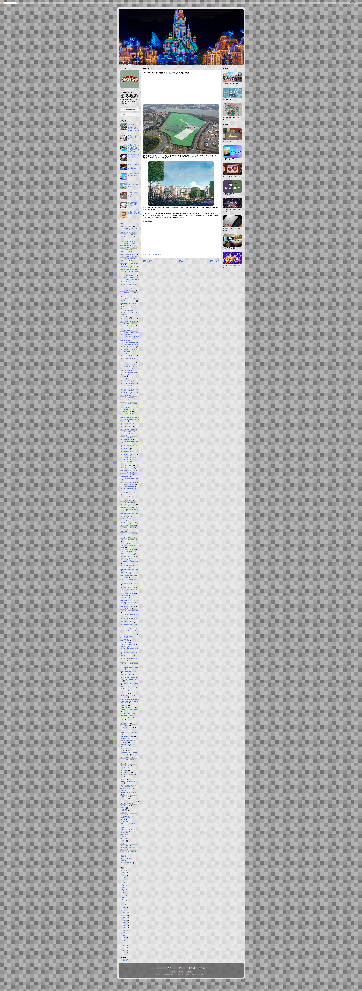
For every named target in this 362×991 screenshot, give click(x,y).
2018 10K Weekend (126, 465)
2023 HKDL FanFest (126, 622)
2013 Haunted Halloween (128, 342)
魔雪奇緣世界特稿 (125, 863)
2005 (124, 952)
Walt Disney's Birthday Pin (128, 801)
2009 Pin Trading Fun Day (128, 267)
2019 (124, 918)
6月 (123, 892)
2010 (124, 940)
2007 (124, 947)
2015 (124, 928)
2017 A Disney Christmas (127, 431)
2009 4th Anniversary (126, 258)
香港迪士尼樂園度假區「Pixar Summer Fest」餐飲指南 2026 (133, 167)
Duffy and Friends (125, 713)
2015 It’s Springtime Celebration (126, 386)
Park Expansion (125, 757)
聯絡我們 (124, 960)
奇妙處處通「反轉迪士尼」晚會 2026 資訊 (133, 156)
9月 (123, 885)
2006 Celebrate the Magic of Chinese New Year (128, 229)
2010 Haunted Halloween (128, 275)
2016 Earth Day (125, 407)
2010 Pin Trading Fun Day (128, 277)
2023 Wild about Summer (128, 634)
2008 (124, 945)
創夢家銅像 (123, 810)
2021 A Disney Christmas (127, 556)
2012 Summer (124, 328)
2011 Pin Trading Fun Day (128, 292)
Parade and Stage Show (127, 752)
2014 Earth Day (125, 353)
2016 (124, 925)
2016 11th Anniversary (127, 397)
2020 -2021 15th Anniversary (129, 533)
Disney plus (123, 705)
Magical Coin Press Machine (128, 732)
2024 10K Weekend (126, 642)
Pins (121, 777)
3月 (123, 900)
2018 (124, 920)
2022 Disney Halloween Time (129, 589)
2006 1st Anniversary (126, 226)
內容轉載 (189, 971)
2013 (124, 933)
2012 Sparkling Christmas (128, 323)
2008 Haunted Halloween (128, 252)
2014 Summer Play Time (127, 366)
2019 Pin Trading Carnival (128, 525)
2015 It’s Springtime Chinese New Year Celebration (129, 390)
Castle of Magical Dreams (128, 699)
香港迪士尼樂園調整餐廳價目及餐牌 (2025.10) (133, 213)
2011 (124, 937)
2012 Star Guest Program (128, 325)
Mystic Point (124, 748)
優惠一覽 (123, 808)
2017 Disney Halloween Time (129, 441)
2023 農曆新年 (124, 640)
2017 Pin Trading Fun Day (128, 455)
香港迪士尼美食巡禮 (126, 858)
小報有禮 (123, 827)
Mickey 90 (123, 738)
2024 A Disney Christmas (127, 644)
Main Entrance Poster (126, 736)
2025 (124, 873)
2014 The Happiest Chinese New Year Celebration (128, 369)
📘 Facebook (160, 968)
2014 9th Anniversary (126, 351)
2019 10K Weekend (126, 500)
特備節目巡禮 (124, 838)
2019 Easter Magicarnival (128, 523)
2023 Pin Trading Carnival (128, 628)
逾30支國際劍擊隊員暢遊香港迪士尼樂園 (133, 204)
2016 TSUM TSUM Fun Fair (128, 423)
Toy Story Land (125, 796)
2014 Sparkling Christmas (128, 362)
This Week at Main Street (128, 792)
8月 (123, 887)
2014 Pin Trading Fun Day (128, 358)
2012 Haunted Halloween (128, 319)
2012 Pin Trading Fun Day (128, 321)
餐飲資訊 (123, 856)
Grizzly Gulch (124, 725)
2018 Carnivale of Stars (127, 472)
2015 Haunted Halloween (128, 383)
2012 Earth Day (125, 317)
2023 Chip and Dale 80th (127, 606)
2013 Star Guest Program (128, 349)
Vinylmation (123, 798)
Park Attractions (125, 755)
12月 (123, 877)
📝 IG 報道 (192, 968)
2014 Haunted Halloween (128, 356)
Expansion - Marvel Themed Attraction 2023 (128, 722)
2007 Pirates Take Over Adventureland (127, 244)
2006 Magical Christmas (127, 234)
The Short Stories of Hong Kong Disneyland (128, 785)
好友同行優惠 (124, 821)
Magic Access (124, 730)
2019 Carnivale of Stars (127, 507)
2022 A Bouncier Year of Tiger (129, 583)
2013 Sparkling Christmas (128, 347)
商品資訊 (123, 814)
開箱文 (122, 854)
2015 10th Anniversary (127, 372)
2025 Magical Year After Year (129, 683)
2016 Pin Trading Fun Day (128, 413)
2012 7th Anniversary (126, 310)
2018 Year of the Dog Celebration (126, 497)
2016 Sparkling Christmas (128, 417)
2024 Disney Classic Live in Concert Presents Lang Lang (129, 647)
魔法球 (122, 860)
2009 (124, 942)
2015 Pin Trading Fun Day (128, 393)
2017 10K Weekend (126, 427)
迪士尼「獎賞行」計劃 (127, 851)
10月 (123, 882)
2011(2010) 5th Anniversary (128, 303)
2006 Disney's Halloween (127, 232)
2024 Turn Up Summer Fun (128, 671)
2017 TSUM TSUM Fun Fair (128, 462)
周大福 (122, 812)
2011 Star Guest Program (128, 301)
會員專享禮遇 (124, 832)
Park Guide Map (125, 765)
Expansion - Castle (126, 715)
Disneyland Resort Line (127, 707)
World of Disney (125, 803)
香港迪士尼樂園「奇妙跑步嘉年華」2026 (132, 137)
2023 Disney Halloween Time (129, 610)
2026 (124, 870)
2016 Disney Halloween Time (129, 399)
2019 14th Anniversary (127, 502)
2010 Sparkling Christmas (128, 279)
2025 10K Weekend (126, 675)
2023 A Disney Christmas (127, 600)
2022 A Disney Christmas (127, 587)
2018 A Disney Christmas (127, 470)
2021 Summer (124, 577)
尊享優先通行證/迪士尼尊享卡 (129, 823)
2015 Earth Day (125, 378)
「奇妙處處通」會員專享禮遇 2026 (133, 174)
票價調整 (123, 843)
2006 (124, 950)
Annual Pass (124, 693)
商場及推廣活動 (125, 817)
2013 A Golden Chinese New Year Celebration (129, 333)
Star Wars (123, 779)
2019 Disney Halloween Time (129, 513)
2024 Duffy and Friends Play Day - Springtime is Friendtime (129, 659)
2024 (124, 875)
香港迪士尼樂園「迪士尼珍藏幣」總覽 (133, 194)
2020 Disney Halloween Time (129, 539)
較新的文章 (147, 261)
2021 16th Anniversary (127, 554)
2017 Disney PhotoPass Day (128, 445)
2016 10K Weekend (126, 395)
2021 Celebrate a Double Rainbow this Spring (127, 566)
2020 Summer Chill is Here (128, 551)
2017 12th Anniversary (127, 429)
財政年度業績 (124, 845)
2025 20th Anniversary (127, 677)
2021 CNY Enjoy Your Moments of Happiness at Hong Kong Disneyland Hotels (129, 560)
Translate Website (129, 109)
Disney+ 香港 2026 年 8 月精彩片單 (133, 185)
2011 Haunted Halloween (127, 290)
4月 (123, 897)
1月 (123, 905)
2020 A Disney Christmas (127, 537)
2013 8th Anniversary (126, 330)
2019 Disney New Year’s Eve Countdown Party (129, 517)
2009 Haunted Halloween (128, 261)
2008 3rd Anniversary (126, 249)
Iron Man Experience (126, 728)
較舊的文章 (214, 261)
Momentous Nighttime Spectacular (127, 745)
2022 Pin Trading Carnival (128, 593)
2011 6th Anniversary (126, 282)
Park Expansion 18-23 (127, 759)
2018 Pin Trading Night (127, 486)
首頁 (181, 261)
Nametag (123, 750)
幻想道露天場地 (125, 829)
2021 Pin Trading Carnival (128, 575)
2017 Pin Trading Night (127, 457)
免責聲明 (173, 971)
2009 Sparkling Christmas (128, 269)
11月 (123, 880)
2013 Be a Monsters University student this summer (129, 337)
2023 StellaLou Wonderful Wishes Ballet (128, 631)
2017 (124, 923)
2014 (124, 930)
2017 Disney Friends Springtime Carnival (126, 438)
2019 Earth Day (125, 520)
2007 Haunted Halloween (128, 239)
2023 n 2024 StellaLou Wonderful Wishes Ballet (127, 637)
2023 (124, 908)
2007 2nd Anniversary (126, 236)
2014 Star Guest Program (128, 364)
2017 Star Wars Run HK (127, 459)
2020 (124, 915)
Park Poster (123, 770)
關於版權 (181, 971)
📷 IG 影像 (202, 968)
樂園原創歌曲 (124, 834)
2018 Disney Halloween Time (129, 478)
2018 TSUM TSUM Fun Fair (128, 489)
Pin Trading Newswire (126, 774)
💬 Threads (171, 968)
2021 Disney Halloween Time (129, 569)
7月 (123, 890)
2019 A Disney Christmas (127, 505)
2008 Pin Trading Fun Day (128, 254)
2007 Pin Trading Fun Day (128, 241)
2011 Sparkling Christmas (128, 298)
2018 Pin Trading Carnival (128, 484)
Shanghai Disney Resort (154, 254)
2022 (124, 910)
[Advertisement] (181, 89)
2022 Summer (124, 595)
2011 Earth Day (125, 288)
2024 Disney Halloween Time (129, 652)
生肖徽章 (123, 841)
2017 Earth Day (125, 449)
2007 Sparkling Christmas (128, 247)
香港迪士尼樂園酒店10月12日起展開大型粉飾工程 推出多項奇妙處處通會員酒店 (133, 148)
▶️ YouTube (181, 968)
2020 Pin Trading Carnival (128, 549)
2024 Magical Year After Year (129, 663)
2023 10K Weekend (126, 598)
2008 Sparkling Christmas (128, 256)
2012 (124, 935)
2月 (123, 902)
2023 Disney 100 (125, 608)
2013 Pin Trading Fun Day (128, 344)
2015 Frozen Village (126, 381)
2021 (124, 913)
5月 (123, 895)
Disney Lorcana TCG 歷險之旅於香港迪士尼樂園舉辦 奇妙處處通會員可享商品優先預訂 (133, 128)
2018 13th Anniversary (127, 468)
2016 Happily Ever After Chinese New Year (127, 410)
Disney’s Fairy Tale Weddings (129, 709)
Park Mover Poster (126, 768)
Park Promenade (125, 772)
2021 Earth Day (125, 573)
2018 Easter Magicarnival (128, 482)
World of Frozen (125, 805)
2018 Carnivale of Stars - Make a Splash (127, 475)
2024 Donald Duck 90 (126, 656)
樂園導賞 (123, 836)
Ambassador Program (127, 691)
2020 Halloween (125, 543)
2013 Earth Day (125, 340)
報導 (121, 819)
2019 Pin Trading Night (127, 527)
